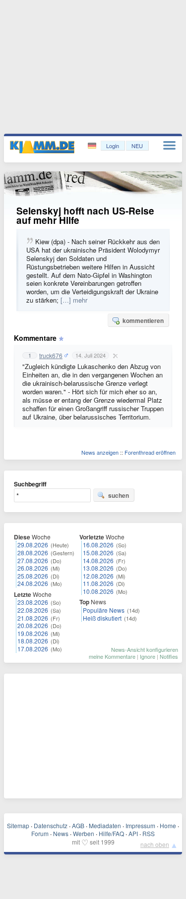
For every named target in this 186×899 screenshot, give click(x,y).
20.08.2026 (32, 625)
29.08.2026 (32, 544)
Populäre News (103, 610)
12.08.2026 (98, 576)
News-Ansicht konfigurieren (144, 649)
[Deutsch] (93, 146)
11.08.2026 (98, 583)
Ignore (147, 656)
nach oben (154, 844)
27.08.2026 (32, 560)
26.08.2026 (32, 568)
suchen (118, 495)
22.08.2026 (32, 610)
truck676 (50, 356)
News (60, 833)
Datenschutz (50, 825)
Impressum (140, 825)
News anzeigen (100, 452)
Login (112, 146)
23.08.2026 (32, 602)
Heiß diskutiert (102, 618)
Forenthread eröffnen (150, 452)
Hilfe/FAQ (111, 833)
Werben (83, 833)
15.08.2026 (98, 552)
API (133, 833)
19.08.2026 (32, 633)
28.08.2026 (32, 552)
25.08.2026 (32, 576)
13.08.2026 (98, 568)
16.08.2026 (98, 544)
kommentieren (143, 320)
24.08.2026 (32, 583)
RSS (148, 833)
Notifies (169, 656)
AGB (78, 825)
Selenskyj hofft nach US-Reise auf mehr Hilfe (85, 215)
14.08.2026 (98, 560)
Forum (40, 833)
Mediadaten (105, 825)
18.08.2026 (32, 640)
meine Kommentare (112, 656)
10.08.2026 (98, 591)
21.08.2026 (32, 618)
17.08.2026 (32, 648)
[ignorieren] (114, 356)
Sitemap (18, 825)
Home (168, 825)
